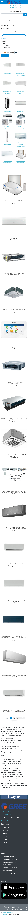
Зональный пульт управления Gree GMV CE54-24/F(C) (14, 346)
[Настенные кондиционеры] (7, 65)
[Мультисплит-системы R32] (21, 103)
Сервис (4, 843)
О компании (5, 827)
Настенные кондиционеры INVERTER (7, 91)
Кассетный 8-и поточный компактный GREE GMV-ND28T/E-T (14, 455)
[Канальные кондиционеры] (7, 119)
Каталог (4, 836)
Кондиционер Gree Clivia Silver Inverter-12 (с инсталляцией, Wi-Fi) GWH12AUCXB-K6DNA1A (14, 674)
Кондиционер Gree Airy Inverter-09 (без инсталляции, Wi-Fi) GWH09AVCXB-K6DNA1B (14, 528)
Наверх (3, 906)
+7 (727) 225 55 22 (15, 5)
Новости (4, 833)
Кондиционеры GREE (8, 856)
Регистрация (10, 912)
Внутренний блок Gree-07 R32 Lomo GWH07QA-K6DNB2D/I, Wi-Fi (14, 237)
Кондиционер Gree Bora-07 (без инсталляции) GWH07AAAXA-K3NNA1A (14, 600)
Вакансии (5, 849)
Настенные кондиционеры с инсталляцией (20, 73)
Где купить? (5, 839)
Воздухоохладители (8, 871)
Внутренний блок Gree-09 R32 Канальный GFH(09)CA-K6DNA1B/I (14, 274)
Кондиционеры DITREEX (9, 867)
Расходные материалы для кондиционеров (10, 863)
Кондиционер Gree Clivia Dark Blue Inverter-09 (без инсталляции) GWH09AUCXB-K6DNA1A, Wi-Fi (14, 638)
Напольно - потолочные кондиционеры (21, 144)
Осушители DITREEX (8, 874)
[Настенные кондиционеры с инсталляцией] (21, 65)
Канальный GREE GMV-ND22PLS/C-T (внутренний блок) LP (14, 382)
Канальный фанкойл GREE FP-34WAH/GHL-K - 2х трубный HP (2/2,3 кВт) (14, 419)
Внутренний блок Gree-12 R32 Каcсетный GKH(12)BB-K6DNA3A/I (14, 310)
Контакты (5, 846)
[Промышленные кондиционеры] (7, 154)
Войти (4, 912)
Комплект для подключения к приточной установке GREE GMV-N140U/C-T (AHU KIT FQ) (14, 491)
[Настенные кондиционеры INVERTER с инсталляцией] (21, 83)
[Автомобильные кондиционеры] (21, 154)
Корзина (5, 914)
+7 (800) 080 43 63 (15, 7)
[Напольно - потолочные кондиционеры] (21, 136)
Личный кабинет (6, 821)
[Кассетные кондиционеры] (21, 119)
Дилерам (5, 830)
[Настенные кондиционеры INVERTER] (7, 83)
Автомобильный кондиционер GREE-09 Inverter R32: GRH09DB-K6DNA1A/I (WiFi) (14, 201)
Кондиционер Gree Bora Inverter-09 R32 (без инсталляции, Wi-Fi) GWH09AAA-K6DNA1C (14, 564)
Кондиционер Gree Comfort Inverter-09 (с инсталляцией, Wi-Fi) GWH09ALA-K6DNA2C (14, 711)
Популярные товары (8, 877)
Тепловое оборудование (9, 859)
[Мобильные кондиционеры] (7, 103)
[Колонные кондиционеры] (7, 136)
